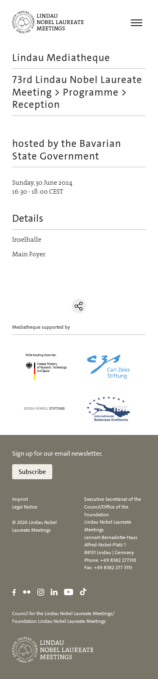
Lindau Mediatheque (61, 57)
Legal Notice (24, 507)
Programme (91, 92)
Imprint (20, 499)
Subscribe (32, 471)
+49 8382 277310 (118, 560)
